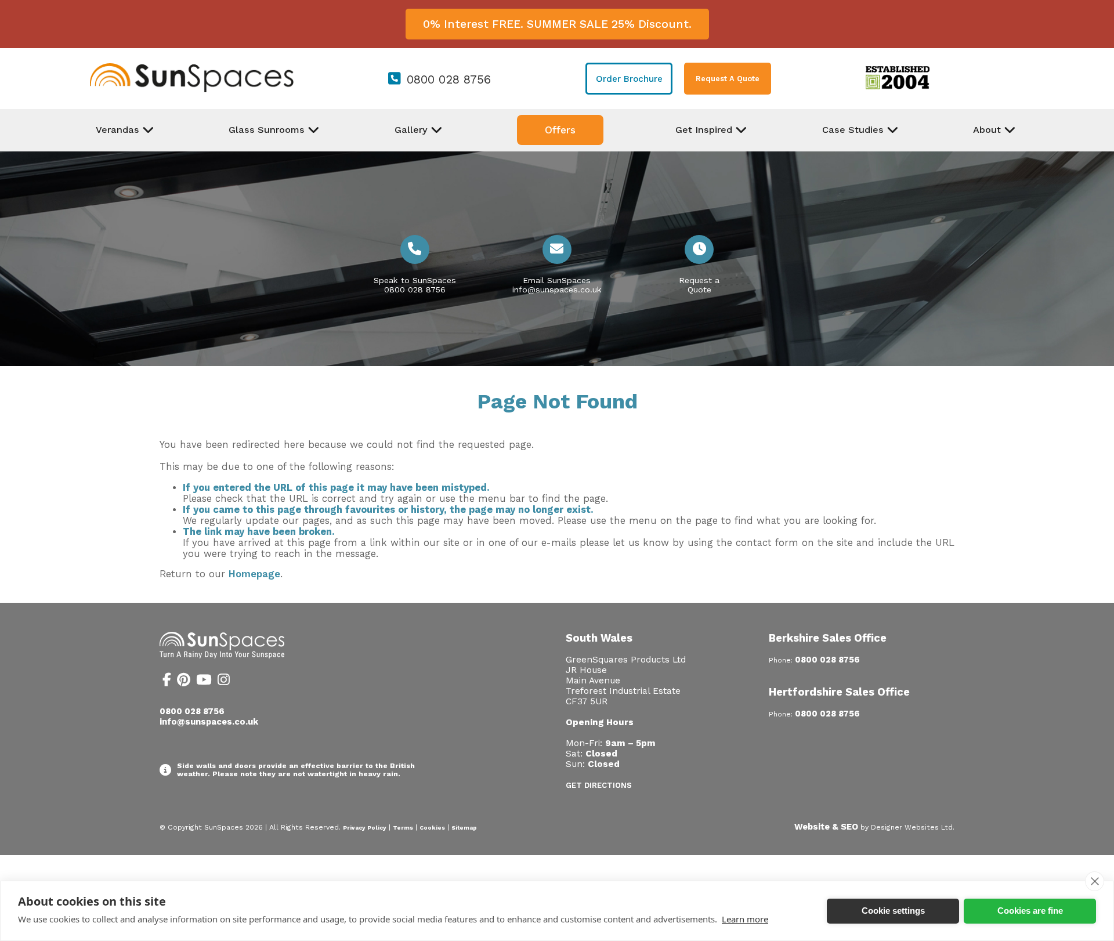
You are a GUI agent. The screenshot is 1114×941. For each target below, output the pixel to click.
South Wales (599, 638)
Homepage (254, 574)
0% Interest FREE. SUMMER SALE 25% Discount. (557, 24)
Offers (560, 130)
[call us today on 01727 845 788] (414, 251)
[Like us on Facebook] (167, 681)
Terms (403, 827)
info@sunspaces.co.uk (557, 289)
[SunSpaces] (192, 89)
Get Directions (599, 785)
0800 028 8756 (449, 79)
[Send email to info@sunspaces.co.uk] (556, 251)
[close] (1094, 881)
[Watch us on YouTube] (204, 681)
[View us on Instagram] (224, 681)
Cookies (432, 827)
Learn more (745, 919)
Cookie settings (893, 910)
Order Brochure (629, 79)
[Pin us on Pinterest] (183, 681)
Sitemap (464, 827)
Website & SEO (826, 826)
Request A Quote (727, 78)
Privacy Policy (364, 827)
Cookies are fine (1030, 910)
